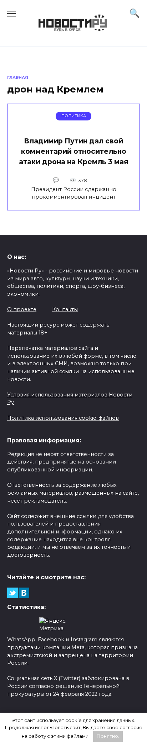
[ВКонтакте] (24, 593)
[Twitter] (12, 593)
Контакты (65, 309)
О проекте (21, 309)
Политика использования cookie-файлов (63, 418)
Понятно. (108, 736)
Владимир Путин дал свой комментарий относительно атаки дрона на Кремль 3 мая (73, 151)
